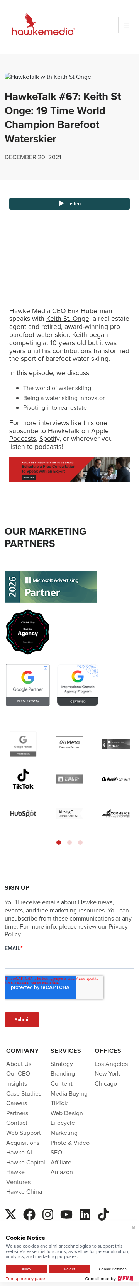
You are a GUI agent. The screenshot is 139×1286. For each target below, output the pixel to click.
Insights (16, 1083)
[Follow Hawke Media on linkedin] (85, 1212)
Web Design (67, 1113)
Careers (16, 1103)
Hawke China (24, 1191)
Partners (17, 1113)
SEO (56, 1152)
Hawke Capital (25, 1162)
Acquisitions (22, 1142)
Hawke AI (19, 1152)
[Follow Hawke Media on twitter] (11, 1212)
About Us (18, 1063)
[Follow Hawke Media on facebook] (29, 1212)
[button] (58, 842)
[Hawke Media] (43, 24)
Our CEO (18, 1073)
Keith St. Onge (67, 318)
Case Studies (23, 1093)
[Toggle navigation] (126, 25)
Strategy (62, 1063)
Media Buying (69, 1093)
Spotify (49, 438)
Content (62, 1083)
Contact (16, 1122)
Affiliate (61, 1162)
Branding (63, 1073)
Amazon (62, 1172)
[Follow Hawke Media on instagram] (48, 1212)
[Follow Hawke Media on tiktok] (103, 1212)
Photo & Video (70, 1142)
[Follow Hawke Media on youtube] (66, 1212)
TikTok (59, 1103)
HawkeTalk (64, 430)
